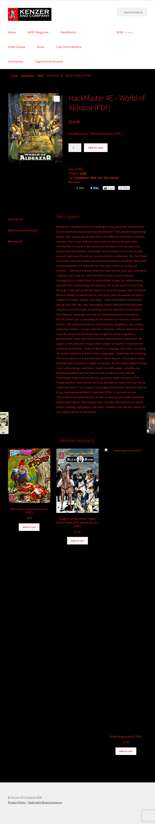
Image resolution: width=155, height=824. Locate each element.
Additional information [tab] (23, 230)
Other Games (16, 47)
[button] (57, 99)
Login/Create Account (49, 61)
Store (40, 47)
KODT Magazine (38, 32)
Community (15, 61)
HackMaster (68, 32)
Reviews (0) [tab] (15, 241)
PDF (100, 177)
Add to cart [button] (29, 527)
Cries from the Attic (69, 47)
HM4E (40, 75)
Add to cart (95, 147)
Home (12, 32)
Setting (114, 177)
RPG (106, 177)
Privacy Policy (17, 802)
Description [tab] (15, 219)
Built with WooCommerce (45, 802)
